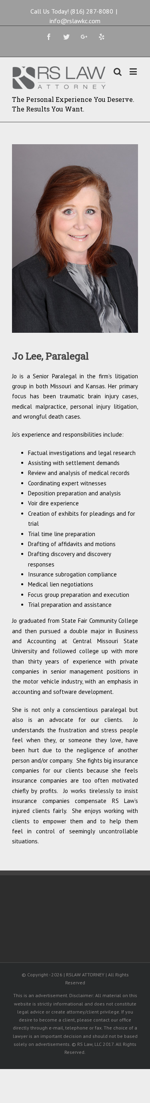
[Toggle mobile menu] (134, 71)
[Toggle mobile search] (118, 71)
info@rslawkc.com (75, 21)
